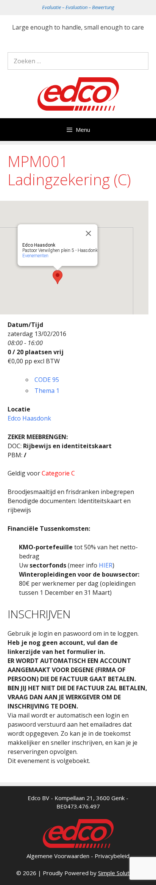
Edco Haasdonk (29, 418)
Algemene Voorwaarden (58, 856)
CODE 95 (46, 379)
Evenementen (35, 255)
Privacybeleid (112, 856)
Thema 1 (46, 390)
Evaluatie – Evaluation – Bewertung (78, 7)
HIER (105, 565)
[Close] (89, 233)
